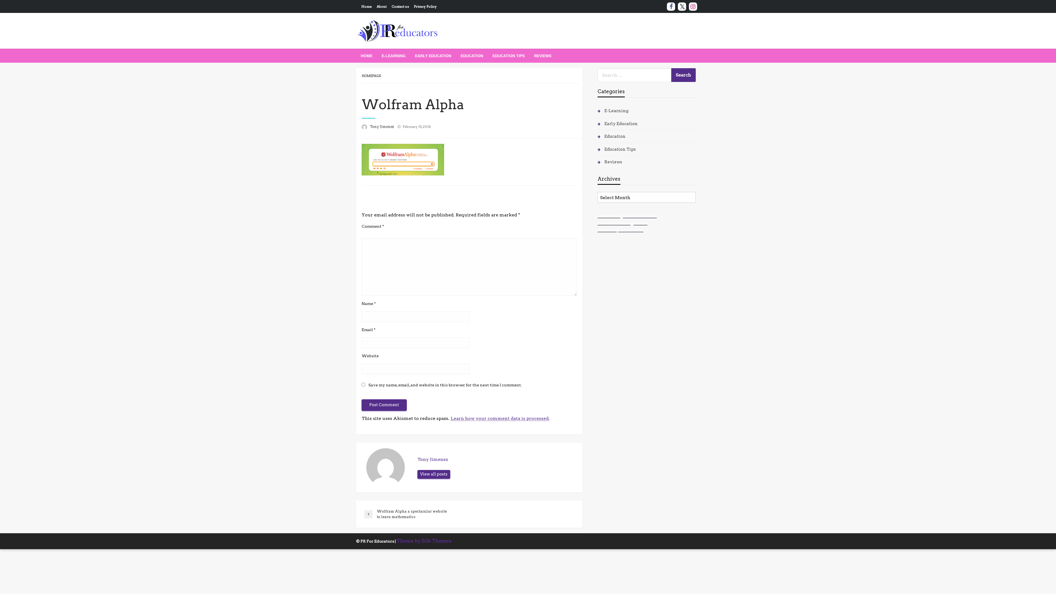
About (382, 6)
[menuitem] (366, 56)
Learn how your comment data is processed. (500, 418)
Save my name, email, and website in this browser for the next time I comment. (445, 385)
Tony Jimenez (382, 127)
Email (369, 330)
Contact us (400, 6)
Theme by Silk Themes (424, 541)
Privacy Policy (425, 6)
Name (369, 303)
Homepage (371, 76)
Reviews (542, 56)
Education (472, 56)
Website (370, 356)
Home (366, 6)
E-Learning (394, 56)
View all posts (433, 474)
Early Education (433, 56)
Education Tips (509, 56)
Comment (373, 226)
